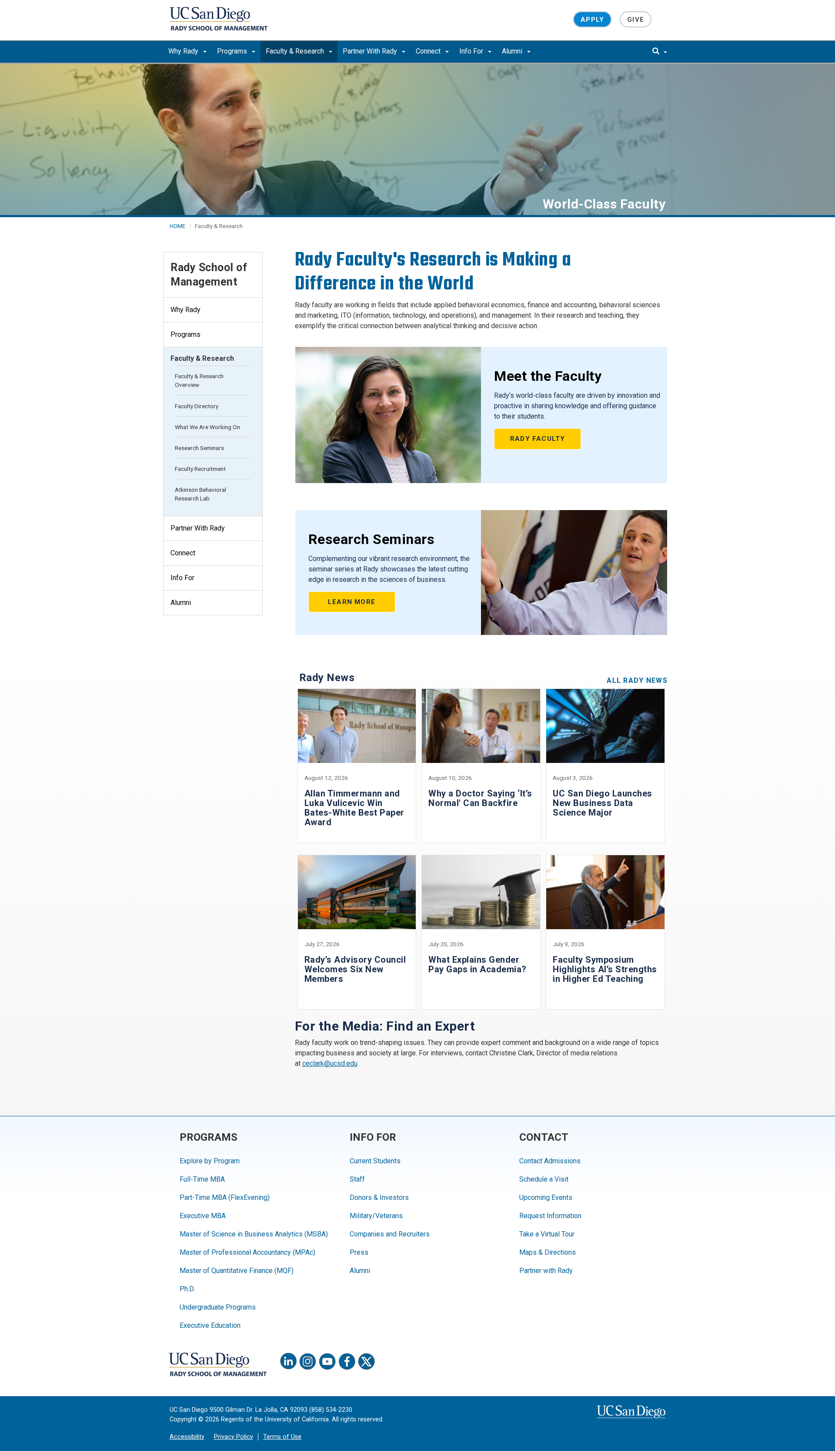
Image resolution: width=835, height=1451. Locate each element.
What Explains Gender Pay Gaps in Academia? (477, 964)
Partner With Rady (371, 51)
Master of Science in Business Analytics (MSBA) (254, 1234)
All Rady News (637, 680)
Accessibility (187, 1437)
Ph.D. (187, 1289)
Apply (592, 19)
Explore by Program (210, 1161)
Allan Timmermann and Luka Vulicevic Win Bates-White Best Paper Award (354, 807)
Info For (472, 51)
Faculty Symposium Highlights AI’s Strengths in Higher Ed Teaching (605, 969)
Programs (233, 51)
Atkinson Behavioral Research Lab (200, 494)
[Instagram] (308, 1361)
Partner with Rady (546, 1270)
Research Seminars (199, 447)
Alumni (513, 51)
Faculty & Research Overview (199, 380)
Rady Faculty (537, 439)
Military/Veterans (376, 1216)
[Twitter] (366, 1361)
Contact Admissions (550, 1161)
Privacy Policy (233, 1437)
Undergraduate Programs (218, 1307)
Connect (429, 51)
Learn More (351, 602)
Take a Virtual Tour (546, 1234)
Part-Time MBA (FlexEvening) (225, 1197)
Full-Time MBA (202, 1179)
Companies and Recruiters (390, 1234)
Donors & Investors (379, 1197)
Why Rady (184, 51)
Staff (357, 1179)
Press (359, 1252)
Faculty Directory (196, 406)
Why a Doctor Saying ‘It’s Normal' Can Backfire (480, 798)
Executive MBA (203, 1216)
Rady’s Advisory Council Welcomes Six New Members (355, 969)
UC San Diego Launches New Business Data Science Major (602, 803)
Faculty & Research (296, 51)
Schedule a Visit (543, 1179)
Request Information (550, 1216)
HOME (177, 226)
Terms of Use (282, 1437)
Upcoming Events (545, 1197)
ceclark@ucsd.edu (329, 1063)
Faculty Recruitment (200, 468)
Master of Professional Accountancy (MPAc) (247, 1252)
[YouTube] (327, 1361)
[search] (660, 52)
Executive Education (210, 1325)
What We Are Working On (207, 426)
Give (635, 19)
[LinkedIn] (288, 1361)
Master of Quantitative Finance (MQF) (237, 1270)
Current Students (375, 1161)
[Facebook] (347, 1361)
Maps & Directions (547, 1252)
